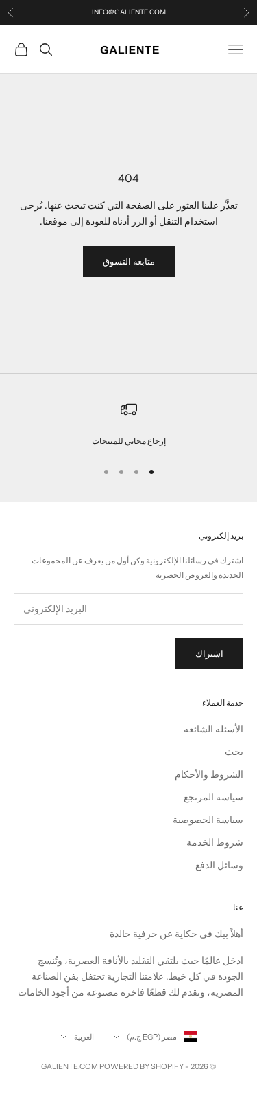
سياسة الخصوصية (208, 819)
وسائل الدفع (219, 865)
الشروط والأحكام (209, 774)
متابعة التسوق (129, 261)
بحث (234, 751)
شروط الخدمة (214, 842)
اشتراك (209, 653)
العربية (84, 1037)
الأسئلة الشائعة (213, 729)
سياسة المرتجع (213, 797)
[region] (128, 424)
